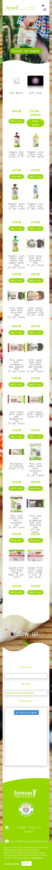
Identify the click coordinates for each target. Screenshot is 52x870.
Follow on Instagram (28, 712)
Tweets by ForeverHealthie (19, 692)
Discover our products (26, 51)
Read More (38, 857)
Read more (16, 176)
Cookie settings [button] (11, 863)
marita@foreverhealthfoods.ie (31, 841)
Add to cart (17, 121)
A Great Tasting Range (26, 29)
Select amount (35, 123)
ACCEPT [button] (26, 863)
